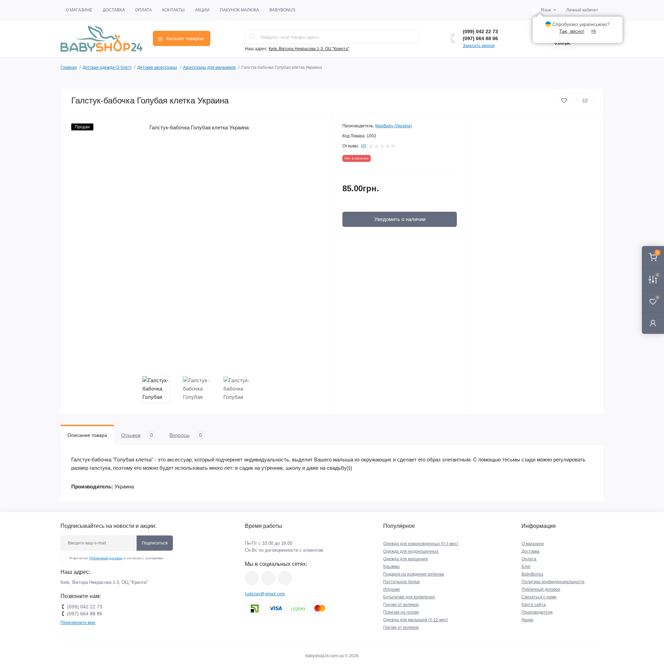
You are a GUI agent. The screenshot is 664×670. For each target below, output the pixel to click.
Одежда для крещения (405, 559)
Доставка (114, 10)
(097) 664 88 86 (480, 38)
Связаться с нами (539, 597)
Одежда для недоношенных (411, 551)
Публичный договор (105, 558)
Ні (593, 31)
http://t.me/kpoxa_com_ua (285, 578)
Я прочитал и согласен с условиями (116, 558)
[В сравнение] (585, 100)
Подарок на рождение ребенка (413, 574)
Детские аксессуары (157, 67)
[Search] (252, 37)
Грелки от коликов (400, 604)
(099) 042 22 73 (480, 31)
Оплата (143, 10)
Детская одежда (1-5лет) (107, 67)
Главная (69, 67)
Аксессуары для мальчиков (209, 67)
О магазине (79, 10)
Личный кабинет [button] (582, 10)
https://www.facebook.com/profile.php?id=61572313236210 (252, 578)
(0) (363, 146)
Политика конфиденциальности (553, 581)
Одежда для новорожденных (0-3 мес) (420, 543)
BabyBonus (282, 10)
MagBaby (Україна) (393, 125)
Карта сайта (534, 604)
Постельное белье (401, 581)
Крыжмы (391, 566)
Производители (537, 612)
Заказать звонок (479, 45)
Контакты (173, 10)
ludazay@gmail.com (265, 593)
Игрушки (391, 589)
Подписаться (155, 543)
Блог (526, 566)
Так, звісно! (571, 31)
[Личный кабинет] (653, 323)
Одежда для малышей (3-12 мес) (415, 619)
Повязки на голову (401, 612)
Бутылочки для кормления (409, 597)
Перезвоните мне (78, 622)
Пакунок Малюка (239, 10)
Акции (202, 10)
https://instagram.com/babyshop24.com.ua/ (268, 578)
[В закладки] (564, 100)
